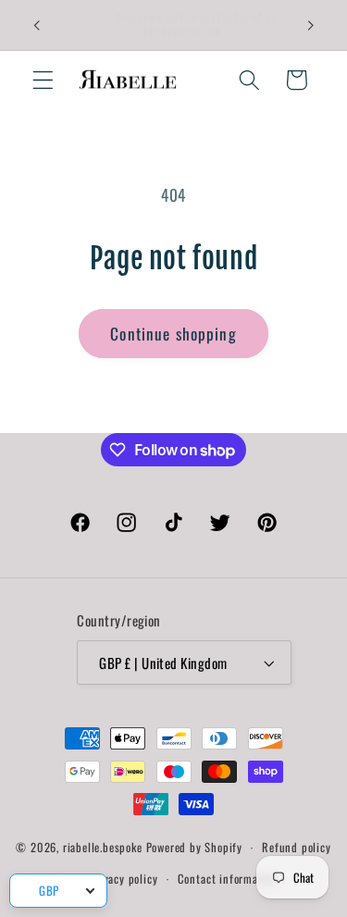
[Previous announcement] (36, 25)
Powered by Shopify (194, 847)
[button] (43, 80)
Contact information (228, 878)
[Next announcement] (311, 25)
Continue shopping (173, 333)
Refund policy (296, 847)
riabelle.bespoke (103, 847)
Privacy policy (123, 878)
